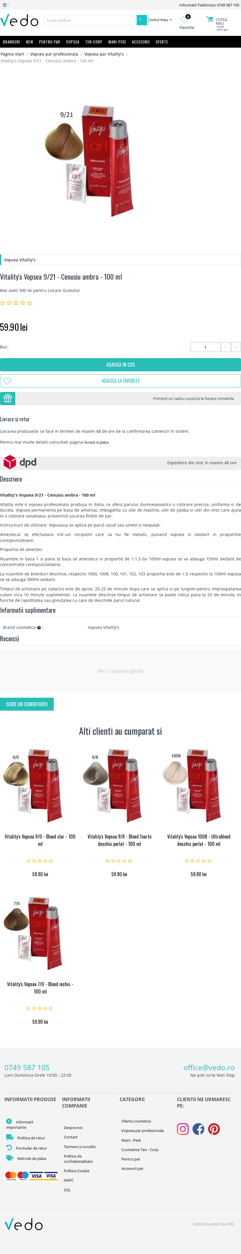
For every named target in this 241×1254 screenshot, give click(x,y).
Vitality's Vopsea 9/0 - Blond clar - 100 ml (40, 840)
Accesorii (141, 42)
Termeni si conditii (80, 1146)
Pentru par (130, 1159)
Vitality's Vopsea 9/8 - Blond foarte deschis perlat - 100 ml (119, 840)
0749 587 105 (27, 1067)
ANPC (69, 1180)
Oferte (162, 42)
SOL (67, 1190)
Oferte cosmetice (136, 1121)
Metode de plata (31, 1158)
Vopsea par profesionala (54, 54)
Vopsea (72, 42)
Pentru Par (49, 42)
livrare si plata (96, 442)
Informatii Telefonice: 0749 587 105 (209, 5)
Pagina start (12, 54)
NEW (29, 42)
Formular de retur (31, 1148)
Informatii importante (19, 1124)
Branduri (11, 42)
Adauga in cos (120, 364)
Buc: (4, 347)
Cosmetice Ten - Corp (139, 1149)
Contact (71, 1137)
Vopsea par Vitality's (104, 54)
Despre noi (73, 1127)
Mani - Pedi (131, 1140)
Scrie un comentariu (27, 704)
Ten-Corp (94, 42)
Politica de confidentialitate (78, 1158)
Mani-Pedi (117, 42)
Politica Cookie (76, 1170)
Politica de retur (30, 1138)
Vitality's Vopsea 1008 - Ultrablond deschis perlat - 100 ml (198, 840)
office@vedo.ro (209, 1067)
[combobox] (90, 20)
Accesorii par (132, 1168)
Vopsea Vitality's (20, 260)
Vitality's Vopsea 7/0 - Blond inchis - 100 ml (40, 988)
